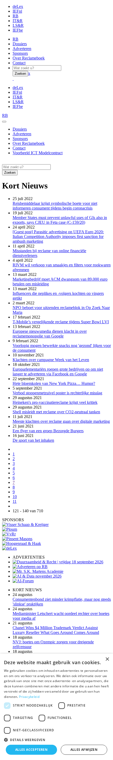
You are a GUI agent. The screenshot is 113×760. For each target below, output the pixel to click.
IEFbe (18, 30)
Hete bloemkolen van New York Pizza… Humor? (54, 383)
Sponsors (20, 53)
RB (15, 16)
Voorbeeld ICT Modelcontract (38, 153)
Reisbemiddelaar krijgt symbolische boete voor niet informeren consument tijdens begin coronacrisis (55, 205)
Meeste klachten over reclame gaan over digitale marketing (61, 421)
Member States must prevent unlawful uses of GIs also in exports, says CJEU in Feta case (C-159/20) (60, 220)
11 (15, 501)
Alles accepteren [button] (31, 749)
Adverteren (22, 48)
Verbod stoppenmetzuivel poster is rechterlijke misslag (57, 393)
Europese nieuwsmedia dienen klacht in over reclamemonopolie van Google (50, 333)
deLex (18, 6)
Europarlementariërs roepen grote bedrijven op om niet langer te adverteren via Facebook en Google (58, 371)
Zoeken (20, 74)
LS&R (18, 25)
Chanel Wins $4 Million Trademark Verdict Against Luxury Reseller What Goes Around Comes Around (56, 630)
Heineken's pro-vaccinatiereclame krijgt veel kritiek (55, 402)
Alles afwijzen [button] (84, 749)
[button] (56, 740)
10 (15, 496)
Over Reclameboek (29, 58)
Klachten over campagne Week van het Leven (51, 359)
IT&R (18, 20)
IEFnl (17, 11)
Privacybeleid (29, 696)
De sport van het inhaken (33, 440)
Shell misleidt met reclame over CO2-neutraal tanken (56, 412)
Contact (19, 63)
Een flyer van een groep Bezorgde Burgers (48, 431)
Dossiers (20, 44)
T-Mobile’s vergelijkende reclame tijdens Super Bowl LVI (61, 322)
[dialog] (56, 707)
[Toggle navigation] (4, 121)
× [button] (107, 659)
